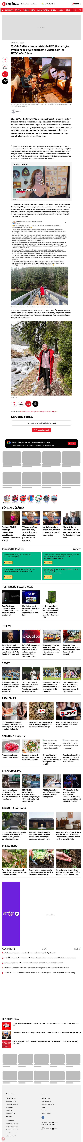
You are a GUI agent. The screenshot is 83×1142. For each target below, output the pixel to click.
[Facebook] (43, 1117)
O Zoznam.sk (10, 1094)
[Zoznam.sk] (47, 1129)
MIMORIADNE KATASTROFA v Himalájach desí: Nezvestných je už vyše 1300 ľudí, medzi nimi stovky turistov (31, 795)
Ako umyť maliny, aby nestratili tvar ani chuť (10, 756)
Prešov (60, 10)
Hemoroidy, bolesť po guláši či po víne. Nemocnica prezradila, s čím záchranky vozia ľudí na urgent (51, 649)
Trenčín (26, 10)
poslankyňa (47, 411)
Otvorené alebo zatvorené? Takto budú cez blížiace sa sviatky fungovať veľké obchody (71, 649)
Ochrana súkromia (11, 1101)
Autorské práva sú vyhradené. (50, 1124)
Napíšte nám (9, 1110)
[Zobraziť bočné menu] (80, 10)
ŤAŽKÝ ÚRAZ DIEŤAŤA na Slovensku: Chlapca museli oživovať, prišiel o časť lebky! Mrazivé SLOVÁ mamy (40, 973)
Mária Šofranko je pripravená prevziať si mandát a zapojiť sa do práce (51, 531)
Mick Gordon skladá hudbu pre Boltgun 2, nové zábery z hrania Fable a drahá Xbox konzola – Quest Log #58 (51, 611)
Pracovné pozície (13, 549)
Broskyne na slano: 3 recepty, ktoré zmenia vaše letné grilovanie (30, 757)
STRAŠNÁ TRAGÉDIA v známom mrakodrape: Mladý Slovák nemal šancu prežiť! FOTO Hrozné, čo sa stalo (40, 958)
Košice (67, 10)
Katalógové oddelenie (12, 1129)
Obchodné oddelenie (12, 1126)
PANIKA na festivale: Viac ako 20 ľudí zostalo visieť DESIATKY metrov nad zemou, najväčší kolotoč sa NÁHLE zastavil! (72, 795)
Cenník (43, 1107)
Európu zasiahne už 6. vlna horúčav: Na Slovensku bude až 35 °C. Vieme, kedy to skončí (34, 963)
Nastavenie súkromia (12, 1104)
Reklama (44, 1094)
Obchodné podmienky (48, 1104)
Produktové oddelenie (12, 1123)
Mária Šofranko (25, 411)
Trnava (18, 10)
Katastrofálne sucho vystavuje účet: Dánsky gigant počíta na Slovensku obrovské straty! (40, 724)
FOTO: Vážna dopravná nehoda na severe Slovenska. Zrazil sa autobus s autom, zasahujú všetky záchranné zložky (30, 650)
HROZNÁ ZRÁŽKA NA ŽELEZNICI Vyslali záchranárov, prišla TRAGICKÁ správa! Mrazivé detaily (37, 968)
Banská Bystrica (43, 10)
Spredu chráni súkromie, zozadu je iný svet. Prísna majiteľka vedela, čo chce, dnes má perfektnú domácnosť (14, 835)
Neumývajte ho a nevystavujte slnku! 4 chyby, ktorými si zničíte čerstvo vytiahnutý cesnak (41, 872)
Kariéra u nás (9, 1107)
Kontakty (9, 1116)
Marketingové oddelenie (13, 1133)
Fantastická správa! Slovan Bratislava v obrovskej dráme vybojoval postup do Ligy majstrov (71, 686)
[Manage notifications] (3, 1138)
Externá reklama (46, 1101)
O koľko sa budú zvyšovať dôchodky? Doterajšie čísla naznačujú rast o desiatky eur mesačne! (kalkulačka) (13, 725)
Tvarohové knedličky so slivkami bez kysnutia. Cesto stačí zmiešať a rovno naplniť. (71, 758)
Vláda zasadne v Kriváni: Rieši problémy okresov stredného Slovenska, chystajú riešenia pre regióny (47, 1032)
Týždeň (77, 949)
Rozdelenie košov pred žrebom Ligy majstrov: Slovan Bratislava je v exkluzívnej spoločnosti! (10, 686)
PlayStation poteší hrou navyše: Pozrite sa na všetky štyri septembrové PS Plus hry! (31, 610)
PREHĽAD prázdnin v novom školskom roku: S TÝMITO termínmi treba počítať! (51, 793)
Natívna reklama (46, 1113)
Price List (44, 1110)
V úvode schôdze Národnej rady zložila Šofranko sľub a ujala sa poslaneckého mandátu (29, 534)
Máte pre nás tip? (11, 1136)
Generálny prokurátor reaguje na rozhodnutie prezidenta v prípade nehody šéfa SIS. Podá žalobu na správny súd (11, 649)
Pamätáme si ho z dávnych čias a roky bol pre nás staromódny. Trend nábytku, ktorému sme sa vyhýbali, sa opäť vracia (68, 835)
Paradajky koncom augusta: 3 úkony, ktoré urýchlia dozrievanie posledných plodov (14, 872)
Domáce (22, 42)
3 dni (44, 949)
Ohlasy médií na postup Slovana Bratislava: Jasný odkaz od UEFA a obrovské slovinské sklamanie (52, 686)
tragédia (54, 411)
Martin (18, 111)
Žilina (53, 10)
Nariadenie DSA (10, 1113)
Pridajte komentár (42, 430)
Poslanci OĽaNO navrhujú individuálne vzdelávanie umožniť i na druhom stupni (11, 534)
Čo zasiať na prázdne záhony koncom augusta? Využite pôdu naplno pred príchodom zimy (68, 872)
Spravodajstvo (10, 1120)
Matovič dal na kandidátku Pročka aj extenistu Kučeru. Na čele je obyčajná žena (72, 532)
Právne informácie (11, 1098)
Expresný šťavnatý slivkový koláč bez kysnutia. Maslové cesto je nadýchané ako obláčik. (52, 759)
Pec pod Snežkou (37, 411)
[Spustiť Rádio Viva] (10, 912)
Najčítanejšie (8, 949)
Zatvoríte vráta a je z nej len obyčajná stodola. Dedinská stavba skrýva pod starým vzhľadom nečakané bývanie (39, 835)
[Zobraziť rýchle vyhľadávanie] (75, 10)
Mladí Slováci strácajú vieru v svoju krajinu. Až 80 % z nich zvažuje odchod (67, 724)
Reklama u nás (46, 1098)
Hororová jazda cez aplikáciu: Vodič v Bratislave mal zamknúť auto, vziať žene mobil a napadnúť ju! (11, 794)
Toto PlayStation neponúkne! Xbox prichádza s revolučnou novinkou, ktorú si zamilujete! (10, 610)
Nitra (33, 10)
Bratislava (9, 10)
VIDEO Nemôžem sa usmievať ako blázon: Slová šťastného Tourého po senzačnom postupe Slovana (31, 686)
